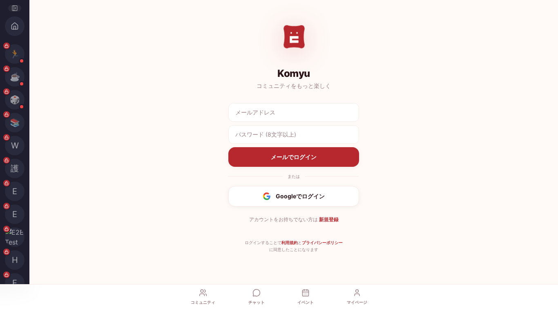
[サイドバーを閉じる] (14, 8)
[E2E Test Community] (15, 237)
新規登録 (329, 219)
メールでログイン (294, 156)
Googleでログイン (300, 196)
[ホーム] (15, 26)
